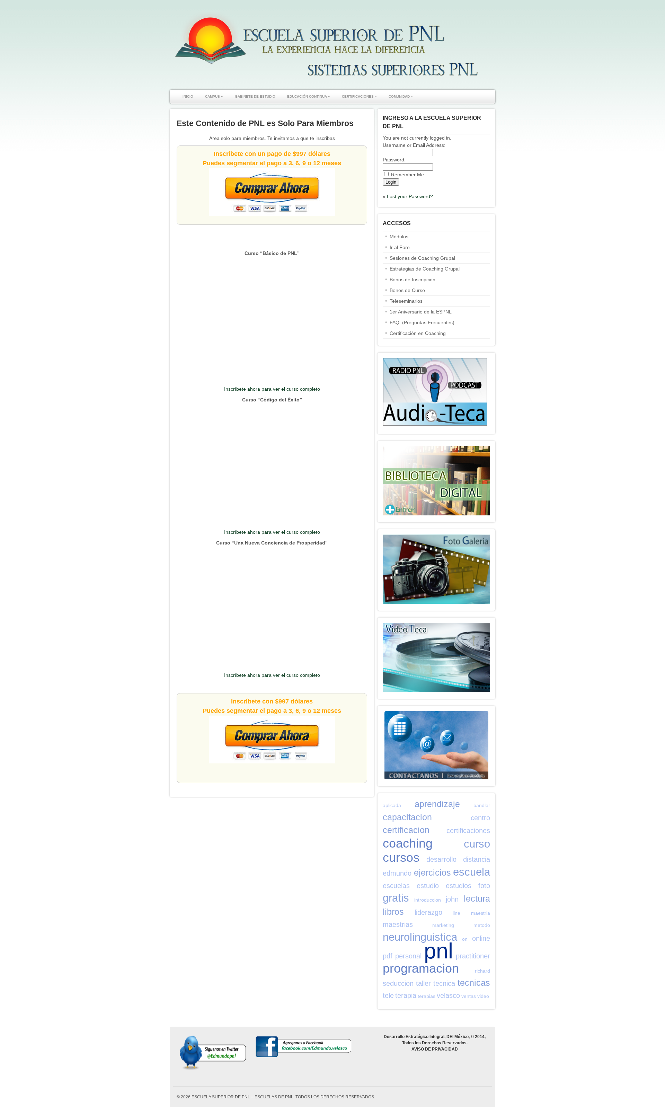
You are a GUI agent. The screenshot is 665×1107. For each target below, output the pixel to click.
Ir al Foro (400, 247)
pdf (387, 956)
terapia (405, 995)
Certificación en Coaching (418, 333)
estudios (458, 885)
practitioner (473, 956)
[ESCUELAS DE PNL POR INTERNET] (325, 79)
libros (393, 911)
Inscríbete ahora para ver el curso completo (272, 389)
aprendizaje (437, 804)
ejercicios (432, 872)
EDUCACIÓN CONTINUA (308, 96)
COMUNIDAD (401, 96)
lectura (477, 898)
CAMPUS (214, 96)
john (452, 899)
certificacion (406, 830)
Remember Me (407, 174)
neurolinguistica (420, 937)
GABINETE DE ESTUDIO (255, 96)
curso (477, 844)
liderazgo (428, 912)
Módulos (399, 236)
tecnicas (474, 983)
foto (484, 885)
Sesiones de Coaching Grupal (422, 258)
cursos (401, 857)
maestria (480, 913)
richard (482, 971)
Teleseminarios (406, 301)
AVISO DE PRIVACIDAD (434, 1049)
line (456, 913)
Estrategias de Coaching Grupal (425, 269)
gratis (396, 898)
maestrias (398, 924)
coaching (408, 843)
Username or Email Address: (414, 145)
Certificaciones (359, 96)
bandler (481, 805)
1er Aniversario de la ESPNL (421, 312)
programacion (421, 968)
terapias (426, 996)
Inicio (188, 96)
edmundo (397, 873)
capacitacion (407, 817)
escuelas (396, 885)
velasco (448, 995)
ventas (468, 996)
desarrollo (441, 859)
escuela (471, 872)
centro (480, 818)
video (483, 996)
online (481, 938)
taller (423, 983)
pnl (438, 951)
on (465, 939)
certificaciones (468, 830)
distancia (476, 859)
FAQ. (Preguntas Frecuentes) (422, 322)
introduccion (427, 900)
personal (408, 956)
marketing (443, 925)
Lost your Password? (410, 196)
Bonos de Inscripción (412, 279)
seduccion (398, 983)
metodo (481, 925)
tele (388, 995)
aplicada (392, 805)
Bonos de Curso (407, 290)
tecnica (444, 983)
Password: (394, 159)
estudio (428, 885)
